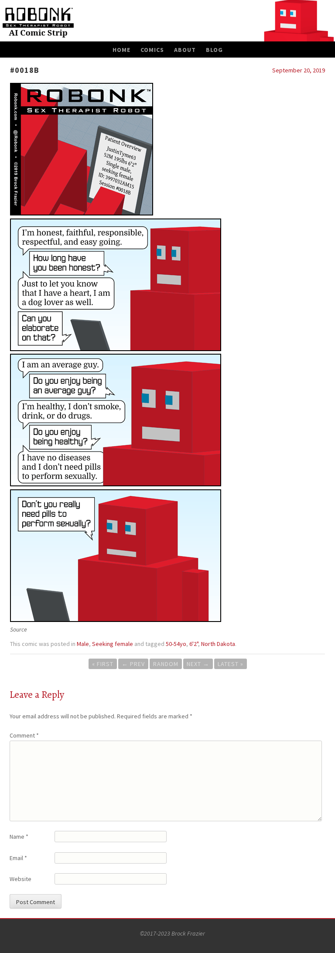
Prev (133, 664)
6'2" (193, 644)
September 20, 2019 (298, 70)
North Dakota (218, 644)
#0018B (24, 70)
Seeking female (112, 644)
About (185, 50)
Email (18, 858)
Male (83, 644)
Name (19, 836)
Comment (24, 735)
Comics (152, 50)
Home (121, 50)
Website (20, 879)
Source (18, 629)
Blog (214, 50)
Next (198, 664)
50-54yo (176, 644)
